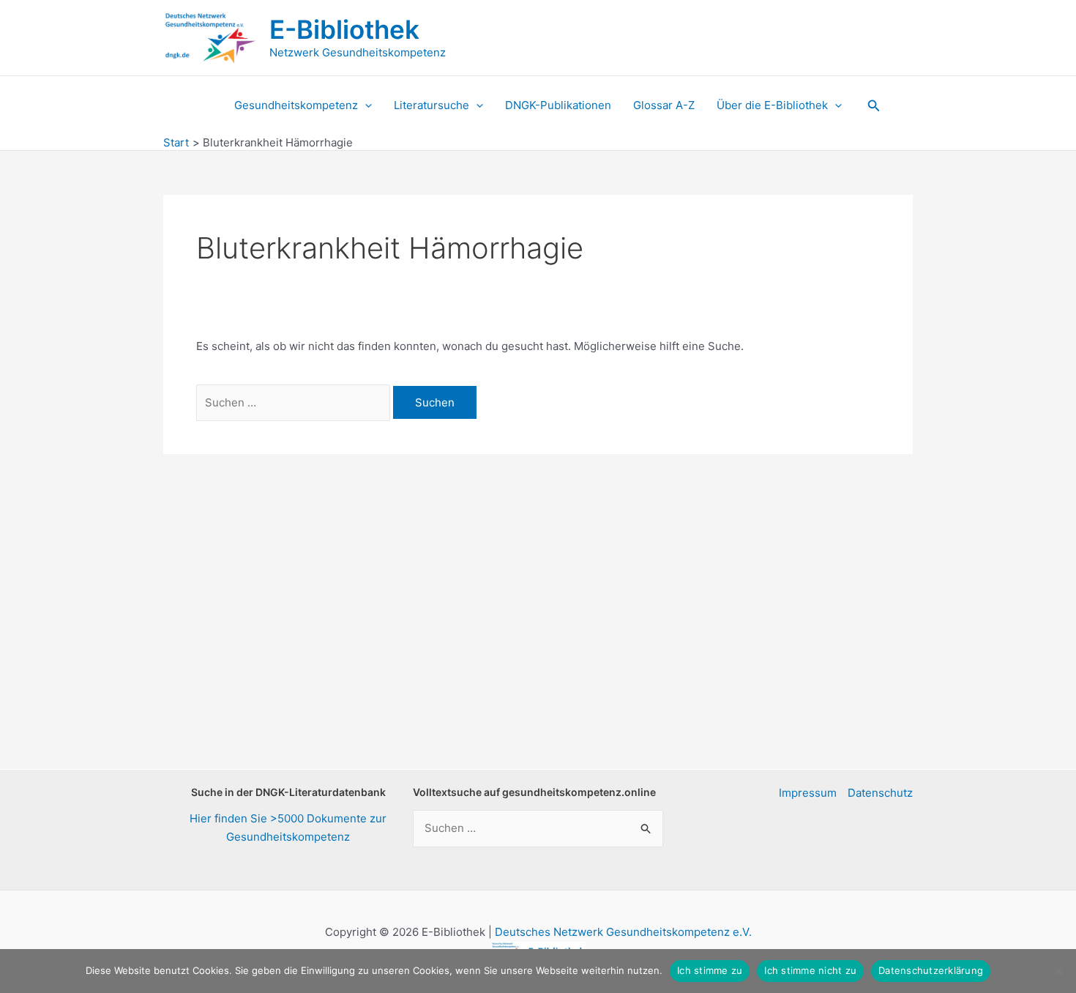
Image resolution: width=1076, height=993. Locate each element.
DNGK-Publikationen (558, 105)
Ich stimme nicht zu (810, 970)
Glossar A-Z (664, 105)
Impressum (808, 793)
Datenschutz (880, 793)
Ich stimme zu (709, 970)
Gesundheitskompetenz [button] (296, 105)
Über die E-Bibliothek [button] (772, 105)
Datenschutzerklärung (930, 970)
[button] (365, 105)
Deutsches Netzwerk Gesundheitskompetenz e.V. (623, 932)
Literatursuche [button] (431, 105)
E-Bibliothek (344, 29)
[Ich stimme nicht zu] (1057, 971)
